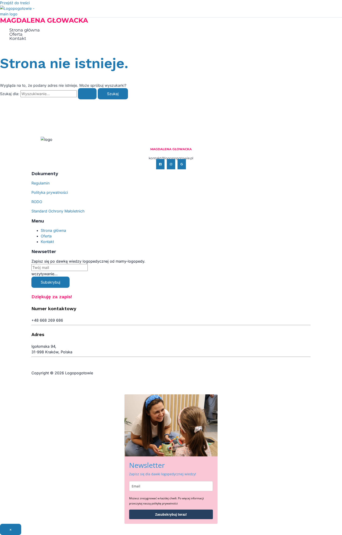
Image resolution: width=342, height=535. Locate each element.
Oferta (16, 34)
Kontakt (17, 38)
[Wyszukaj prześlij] (87, 93)
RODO (36, 201)
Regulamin (40, 183)
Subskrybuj (50, 282)
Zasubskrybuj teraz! (171, 514)
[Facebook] (160, 164)
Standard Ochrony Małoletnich (57, 211)
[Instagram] (171, 164)
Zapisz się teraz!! (309, 8)
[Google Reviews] (182, 164)
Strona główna (24, 30)
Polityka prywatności (49, 192)
